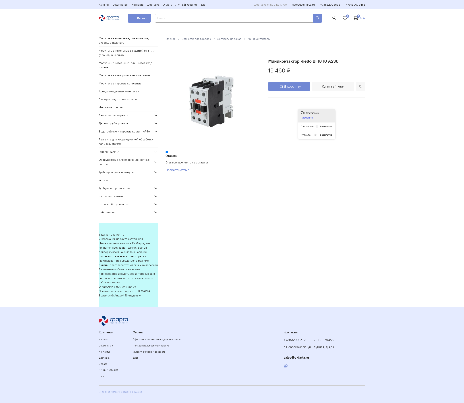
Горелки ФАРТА (109, 151)
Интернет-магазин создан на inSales (120, 391)
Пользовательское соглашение (151, 345)
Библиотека (107, 212)
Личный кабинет (186, 4)
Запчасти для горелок (196, 39)
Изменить (308, 117)
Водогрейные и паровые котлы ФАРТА (124, 131)
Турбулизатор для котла (114, 188)
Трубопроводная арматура (116, 172)
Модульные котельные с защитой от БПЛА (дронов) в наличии (127, 53)
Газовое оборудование (114, 204)
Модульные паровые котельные (120, 83)
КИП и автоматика (111, 196)
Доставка (153, 4)
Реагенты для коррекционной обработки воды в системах (126, 142)
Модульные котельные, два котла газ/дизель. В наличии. (124, 40)
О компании (120, 4)
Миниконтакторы (259, 39)
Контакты (138, 4)
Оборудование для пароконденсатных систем (124, 162)
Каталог (104, 4)
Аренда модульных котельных (119, 91)
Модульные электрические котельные (124, 75)
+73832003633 (330, 4)
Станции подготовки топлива (118, 99)
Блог (203, 4)
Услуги (103, 180)
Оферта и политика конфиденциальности (157, 339)
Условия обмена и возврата (149, 351)
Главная (170, 39)
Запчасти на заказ (229, 39)
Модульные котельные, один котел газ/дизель (125, 65)
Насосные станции (111, 107)
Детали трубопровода (113, 123)
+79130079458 (355, 4)
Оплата (167, 4)
